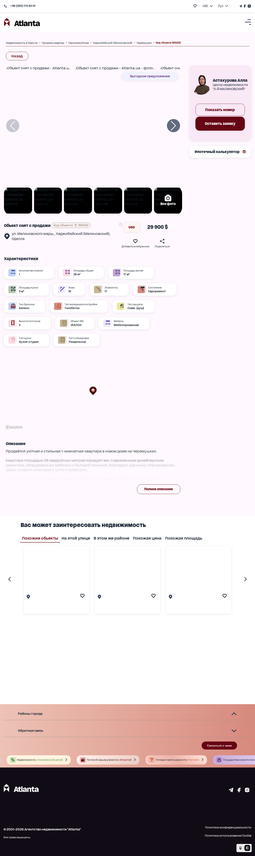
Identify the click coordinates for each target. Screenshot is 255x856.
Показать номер (220, 110)
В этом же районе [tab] (111, 538)
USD (131, 227)
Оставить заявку (220, 123)
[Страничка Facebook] (245, 6)
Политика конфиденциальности (228, 827)
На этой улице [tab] (76, 538)
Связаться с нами (219, 745)
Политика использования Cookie (228, 835)
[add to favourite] (195, 6)
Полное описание (158, 489)
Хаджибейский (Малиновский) (82, 234)
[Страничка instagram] (247, 791)
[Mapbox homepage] (14, 427)
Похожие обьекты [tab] (40, 538)
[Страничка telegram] (231, 791)
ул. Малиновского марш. (33, 234)
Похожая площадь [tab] (183, 538)
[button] (93, 391)
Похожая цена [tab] (147, 538)
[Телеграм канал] (241, 6)
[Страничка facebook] (239, 791)
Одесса (18, 239)
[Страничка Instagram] (249, 6)
